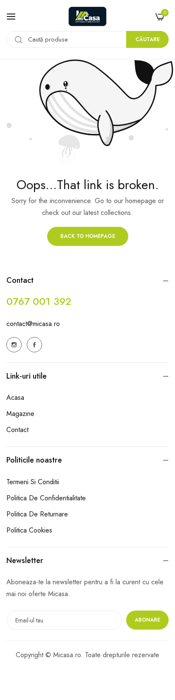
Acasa (15, 397)
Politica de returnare (37, 514)
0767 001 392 (38, 301)
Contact (17, 430)
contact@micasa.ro (33, 324)
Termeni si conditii (32, 482)
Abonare (147, 620)
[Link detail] (14, 344)
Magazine (20, 413)
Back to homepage (87, 236)
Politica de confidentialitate (46, 498)
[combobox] (87, 39)
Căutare (147, 39)
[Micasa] (87, 16)
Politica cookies (29, 530)
